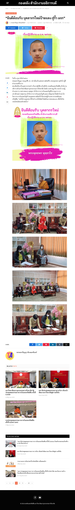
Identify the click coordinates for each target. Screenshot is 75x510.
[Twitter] (7, 88)
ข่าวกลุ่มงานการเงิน (11, 13)
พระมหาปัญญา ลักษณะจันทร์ (18, 22)
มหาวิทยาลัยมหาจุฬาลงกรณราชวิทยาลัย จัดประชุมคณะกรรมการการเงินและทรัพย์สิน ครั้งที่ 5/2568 (20, 392)
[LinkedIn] (7, 92)
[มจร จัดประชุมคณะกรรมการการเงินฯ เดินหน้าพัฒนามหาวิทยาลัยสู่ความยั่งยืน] (54, 379)
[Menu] (7, 3)
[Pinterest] (7, 97)
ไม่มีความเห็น (58, 22)
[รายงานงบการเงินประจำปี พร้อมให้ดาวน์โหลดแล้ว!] (11, 463)
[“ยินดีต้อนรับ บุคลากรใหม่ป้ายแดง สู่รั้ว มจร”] (37, 53)
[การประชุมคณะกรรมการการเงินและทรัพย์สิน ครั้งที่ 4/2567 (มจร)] (20, 409)
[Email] (7, 102)
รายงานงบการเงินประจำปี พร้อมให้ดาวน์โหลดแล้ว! (31, 461)
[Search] (68, 3)
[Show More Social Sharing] (47, 28)
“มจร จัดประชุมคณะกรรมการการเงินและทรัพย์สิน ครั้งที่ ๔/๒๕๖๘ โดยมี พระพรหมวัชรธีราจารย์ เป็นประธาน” (42, 442)
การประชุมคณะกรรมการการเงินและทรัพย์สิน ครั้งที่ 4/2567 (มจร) (19, 421)
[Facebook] (7, 83)
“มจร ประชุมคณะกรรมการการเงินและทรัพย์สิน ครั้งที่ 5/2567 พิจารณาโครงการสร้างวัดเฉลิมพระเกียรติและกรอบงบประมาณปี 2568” (41, 472)
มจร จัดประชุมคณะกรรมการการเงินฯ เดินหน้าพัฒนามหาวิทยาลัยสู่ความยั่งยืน (53, 391)
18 (28, 483)
